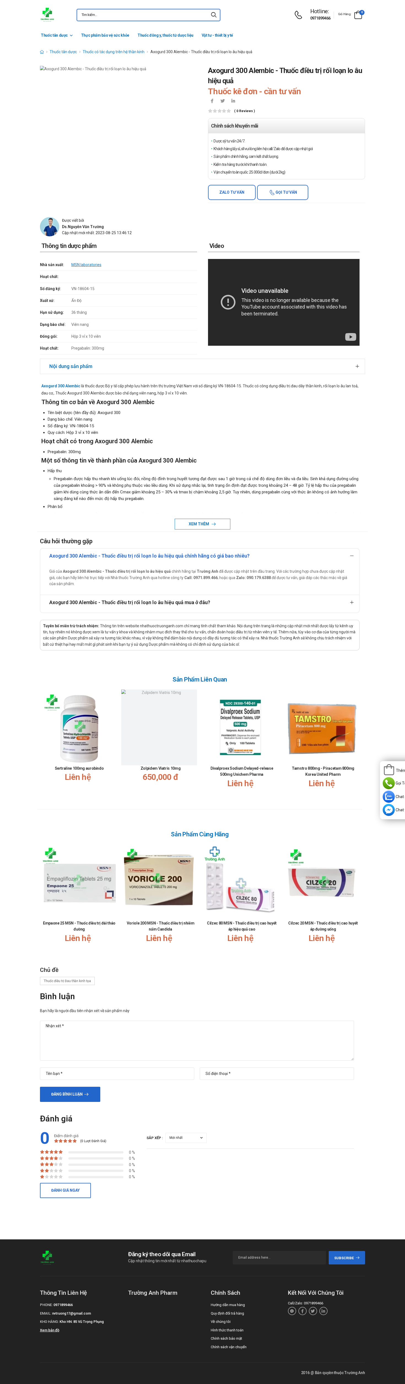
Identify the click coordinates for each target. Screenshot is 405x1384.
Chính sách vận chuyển (229, 1347)
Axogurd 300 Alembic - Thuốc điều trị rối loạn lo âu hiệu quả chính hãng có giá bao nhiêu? (149, 556)
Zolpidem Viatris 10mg (161, 768)
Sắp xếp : (155, 1138)
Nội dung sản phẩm (70, 366)
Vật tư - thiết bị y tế (217, 35)
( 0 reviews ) (244, 111)
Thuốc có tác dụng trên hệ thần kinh (113, 52)
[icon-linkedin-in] (233, 101)
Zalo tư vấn (231, 192)
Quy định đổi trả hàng (227, 1313)
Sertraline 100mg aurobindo (79, 768)
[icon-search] (213, 15)
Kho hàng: (49, 1322)
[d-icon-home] (42, 52)
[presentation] (356, 744)
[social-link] (292, 1311)
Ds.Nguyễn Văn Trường (83, 227)
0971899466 (320, 18)
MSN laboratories (86, 265)
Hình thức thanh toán (227, 1330)
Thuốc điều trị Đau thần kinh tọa (67, 981)
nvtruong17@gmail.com (71, 1313)
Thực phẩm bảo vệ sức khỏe (105, 35)
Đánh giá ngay (65, 1190)
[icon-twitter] (222, 101)
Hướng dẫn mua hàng (228, 1305)
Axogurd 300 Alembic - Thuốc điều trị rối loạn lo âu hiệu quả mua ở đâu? (129, 602)
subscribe (344, 1258)
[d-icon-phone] (299, 15)
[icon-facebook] (212, 101)
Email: (45, 1313)
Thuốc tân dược (54, 35)
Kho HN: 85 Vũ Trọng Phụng (82, 1322)
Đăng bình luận (67, 1094)
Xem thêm (199, 524)
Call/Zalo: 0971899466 (305, 1303)
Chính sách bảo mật (226, 1338)
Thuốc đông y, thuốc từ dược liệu (165, 35)
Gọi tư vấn (286, 192)
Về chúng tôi (221, 1322)
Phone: (46, 1305)
